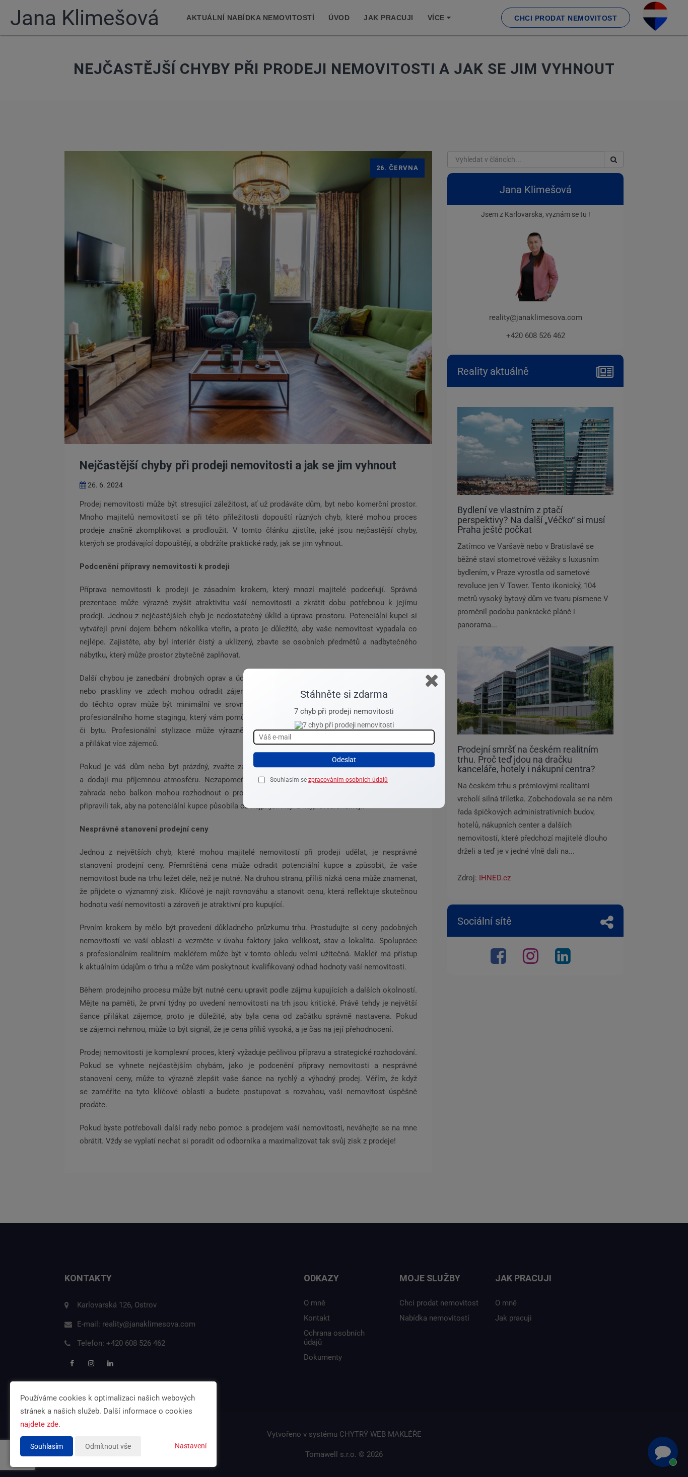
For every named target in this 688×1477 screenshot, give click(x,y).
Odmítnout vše (108, 1446)
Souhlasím (46, 1446)
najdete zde (39, 1424)
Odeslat (344, 760)
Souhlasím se (289, 779)
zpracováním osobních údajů (348, 779)
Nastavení (191, 1446)
